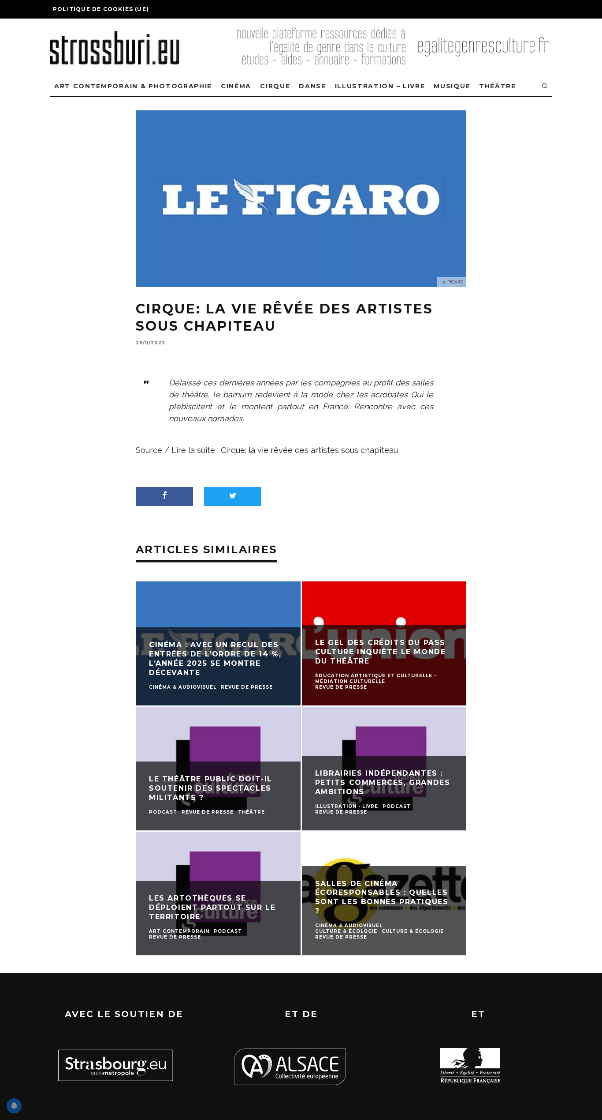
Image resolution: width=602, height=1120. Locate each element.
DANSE (312, 86)
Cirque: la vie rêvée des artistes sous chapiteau (309, 450)
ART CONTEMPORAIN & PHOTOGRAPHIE (133, 86)
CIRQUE (275, 86)
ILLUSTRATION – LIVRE (380, 86)
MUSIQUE (452, 86)
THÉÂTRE (497, 86)
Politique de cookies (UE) (101, 9)
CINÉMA (236, 86)
